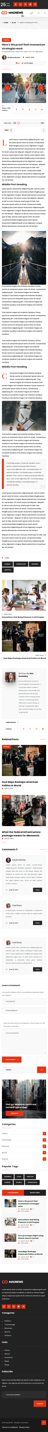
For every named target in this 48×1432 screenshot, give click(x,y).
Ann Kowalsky (26, 674)
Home (6, 23)
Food (19, 1177)
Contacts (8, 1357)
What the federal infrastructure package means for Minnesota (21, 833)
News (6, 1361)
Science (7, 564)
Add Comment (11, 1059)
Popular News (13, 1193)
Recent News (35, 1193)
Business (34, 564)
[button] (8, 99)
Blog (14, 23)
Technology (21, 564)
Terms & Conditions (10, 1427)
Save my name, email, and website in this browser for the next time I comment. (24, 1024)
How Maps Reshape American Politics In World (20, 783)
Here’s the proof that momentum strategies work (28, 1204)
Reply (38, 890)
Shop (6, 1365)
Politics (6, 40)
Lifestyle (7, 570)
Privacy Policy (24, 1427)
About (7, 1354)
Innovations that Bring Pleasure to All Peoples (28, 1220)
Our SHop (14, 1113)
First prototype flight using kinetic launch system (30, 1236)
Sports (4, 1152)
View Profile (11, 722)
